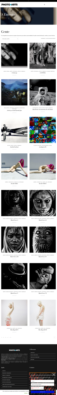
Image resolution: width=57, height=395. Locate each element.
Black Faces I (14, 220)
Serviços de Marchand (35, 357)
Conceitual (11, 182)
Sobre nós (33, 352)
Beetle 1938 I (14, 183)
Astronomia (35, 107)
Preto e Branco (21, 71)
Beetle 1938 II (42, 183)
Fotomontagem (45, 145)
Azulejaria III (42, 147)
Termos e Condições (6, 375)
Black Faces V (14, 293)
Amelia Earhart (14, 147)
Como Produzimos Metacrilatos (8, 384)
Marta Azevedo (9, 218)
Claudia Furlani (37, 145)
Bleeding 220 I (14, 330)
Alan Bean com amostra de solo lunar (42, 109)
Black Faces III (14, 256)
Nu (18, 182)
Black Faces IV (43, 256)
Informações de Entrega (7, 377)
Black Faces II (42, 220)
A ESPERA (43, 73)
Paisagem (17, 107)
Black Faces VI (43, 293)
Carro (6, 182)
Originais (15, 71)
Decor (40, 107)
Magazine (32, 359)
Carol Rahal (6, 71)
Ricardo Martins (51, 71)
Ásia (5, 107)
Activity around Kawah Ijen (14, 110)
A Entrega (14, 73)
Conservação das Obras (7, 386)
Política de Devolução (6, 382)
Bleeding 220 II (42, 330)
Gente (11, 71)
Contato (4, 370)
